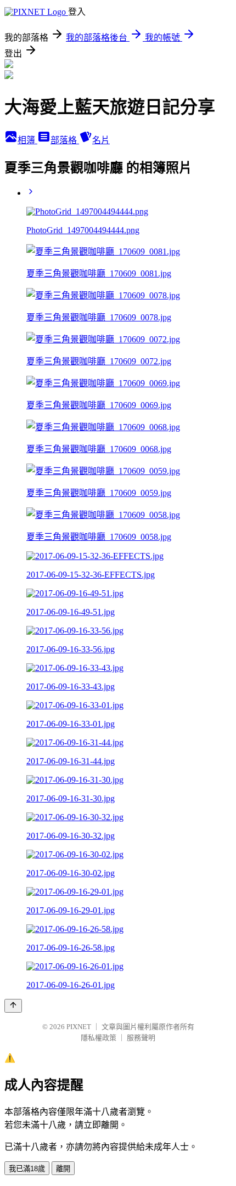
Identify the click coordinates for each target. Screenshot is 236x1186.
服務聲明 (141, 1037)
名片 (101, 140)
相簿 (27, 140)
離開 (63, 1169)
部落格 (64, 140)
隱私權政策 (98, 1037)
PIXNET (78, 1027)
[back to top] (13, 1006)
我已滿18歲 (27, 1169)
